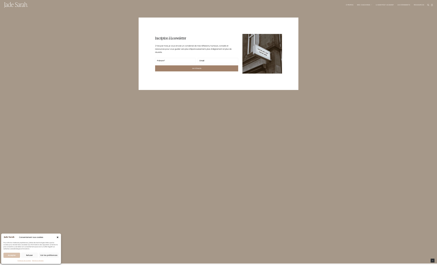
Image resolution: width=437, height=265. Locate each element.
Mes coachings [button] (363, 5)
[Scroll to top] (432, 260)
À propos (349, 5)
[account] (431, 5)
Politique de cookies (24, 261)
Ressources (419, 5)
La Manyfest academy (385, 5)
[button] (57, 237)
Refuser (29, 255)
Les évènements (404, 5)
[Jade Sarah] (16, 5)
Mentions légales (38, 261)
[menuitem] (349, 5)
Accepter (12, 255)
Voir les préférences (48, 255)
